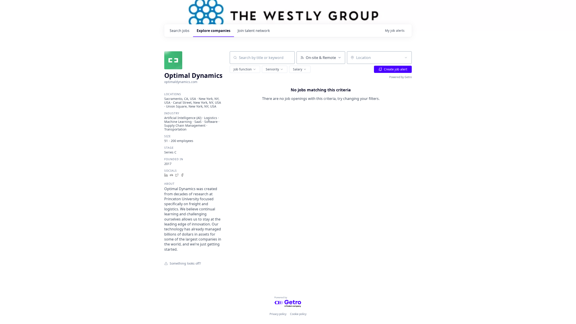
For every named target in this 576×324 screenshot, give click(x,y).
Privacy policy (278, 314)
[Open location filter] (406, 58)
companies (213, 30)
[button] (245, 69)
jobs (179, 30)
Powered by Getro (400, 77)
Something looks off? (185, 263)
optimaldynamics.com (180, 82)
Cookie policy (298, 314)
